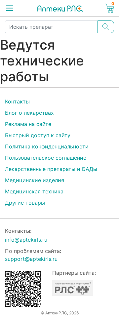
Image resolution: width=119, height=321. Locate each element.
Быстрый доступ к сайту (37, 135)
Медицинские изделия (34, 180)
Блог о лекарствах (29, 112)
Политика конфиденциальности (47, 146)
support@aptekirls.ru (31, 259)
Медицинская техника (34, 191)
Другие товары (25, 202)
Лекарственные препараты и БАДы (51, 169)
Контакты (17, 101)
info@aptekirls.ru (26, 239)
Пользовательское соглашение (45, 157)
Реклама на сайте (28, 124)
